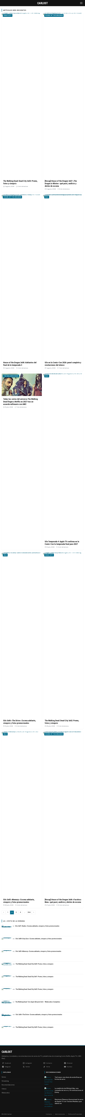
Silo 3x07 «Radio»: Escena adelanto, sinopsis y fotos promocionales (37, 926)
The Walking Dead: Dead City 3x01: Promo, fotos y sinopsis (34, 976)
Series (4, 1077)
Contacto (49, 1114)
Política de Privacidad (75, 1114)
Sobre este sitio (60, 1114)
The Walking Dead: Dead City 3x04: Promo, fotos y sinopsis (34, 964)
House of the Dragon (54, 15)
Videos (4, 1089)
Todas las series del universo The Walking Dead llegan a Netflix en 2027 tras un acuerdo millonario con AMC (20, 401)
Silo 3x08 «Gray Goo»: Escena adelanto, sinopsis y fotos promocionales (38, 939)
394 (29, 912)
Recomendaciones (8, 1085)
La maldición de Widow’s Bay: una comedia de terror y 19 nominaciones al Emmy (69, 1090)
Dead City (8, 15)
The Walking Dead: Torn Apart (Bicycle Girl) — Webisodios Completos (37, 1002)
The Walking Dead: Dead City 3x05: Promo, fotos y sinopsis (34, 1027)
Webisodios (6, 1093)
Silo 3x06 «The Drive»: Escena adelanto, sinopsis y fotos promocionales (39, 1014)
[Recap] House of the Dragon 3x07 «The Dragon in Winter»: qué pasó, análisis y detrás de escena (61, 183)
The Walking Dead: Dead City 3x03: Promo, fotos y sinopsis (34, 989)
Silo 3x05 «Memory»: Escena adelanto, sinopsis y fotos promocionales (38, 951)
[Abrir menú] (81, 3)
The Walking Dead (11, 376)
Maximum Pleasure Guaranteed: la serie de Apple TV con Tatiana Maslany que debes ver (69, 1101)
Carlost (7, 1051)
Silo (46, 197)
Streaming (5, 1081)
